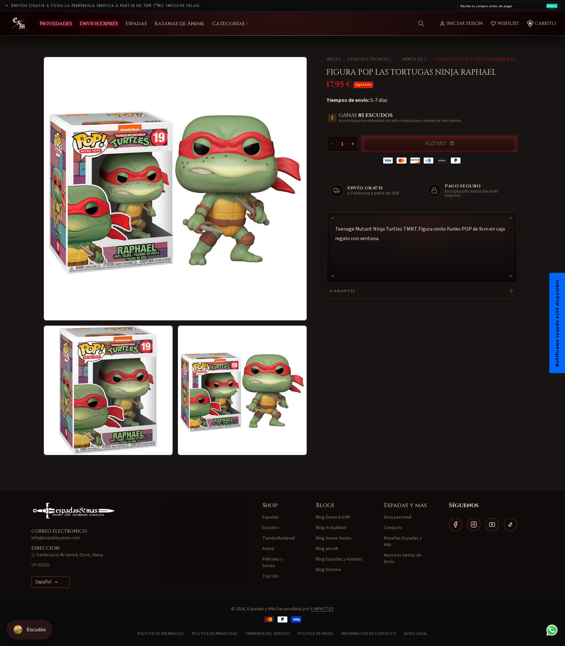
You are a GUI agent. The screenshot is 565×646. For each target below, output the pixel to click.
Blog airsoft (327, 548)
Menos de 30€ (415, 59)
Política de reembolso (160, 633)
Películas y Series (272, 562)
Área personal (397, 517)
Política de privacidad (215, 633)
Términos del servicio (268, 633)
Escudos (270, 527)
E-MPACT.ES (322, 609)
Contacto (393, 527)
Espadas (270, 517)
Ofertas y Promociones (371, 59)
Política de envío (315, 633)
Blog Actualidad (331, 527)
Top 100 (270, 576)
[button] (421, 24)
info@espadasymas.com (55, 538)
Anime (268, 548)
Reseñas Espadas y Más (403, 541)
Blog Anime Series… (336, 538)
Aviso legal (416, 633)
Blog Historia (328, 569)
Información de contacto (368, 633)
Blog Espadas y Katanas (339, 559)
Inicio (333, 59)
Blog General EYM (333, 517)
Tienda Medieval (278, 538)
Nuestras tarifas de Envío (402, 558)
